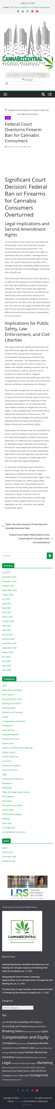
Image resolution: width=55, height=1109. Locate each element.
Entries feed (7, 852)
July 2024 (6, 599)
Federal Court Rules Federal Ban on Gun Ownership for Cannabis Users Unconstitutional (29, 538)
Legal (8, 118)
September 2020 (9, 648)
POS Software (8, 796)
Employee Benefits (10, 734)
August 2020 (7, 652)
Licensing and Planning (12, 779)
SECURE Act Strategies (12, 814)
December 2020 (9, 643)
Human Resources (10, 756)
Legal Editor (26, 146)
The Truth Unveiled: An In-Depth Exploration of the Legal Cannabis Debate (30, 8)
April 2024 (6, 612)
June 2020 (6, 661)
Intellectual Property (11, 765)
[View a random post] (49, 94)
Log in (4, 847)
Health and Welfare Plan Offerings (17, 747)
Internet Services (9, 770)
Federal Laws (8, 743)
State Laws (7, 823)
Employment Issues (10, 739)
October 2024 (8, 585)
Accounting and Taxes (12, 699)
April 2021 (6, 630)
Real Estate (7, 801)
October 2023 (8, 621)
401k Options (8, 694)
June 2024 (6, 603)
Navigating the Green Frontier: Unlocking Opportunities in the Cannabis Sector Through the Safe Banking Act (27, 980)
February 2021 (8, 639)
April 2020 (6, 670)
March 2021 (7, 634)
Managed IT (7, 783)
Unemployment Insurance (13, 832)
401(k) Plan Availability (12, 690)
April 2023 (6, 625)
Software (6, 818)
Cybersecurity (8, 730)
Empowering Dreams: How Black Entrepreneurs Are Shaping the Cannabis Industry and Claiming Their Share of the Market (25, 967)
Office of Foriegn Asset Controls (16, 792)
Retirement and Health (12, 805)
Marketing (6, 787)
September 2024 (9, 590)
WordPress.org (8, 861)
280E (4, 685)
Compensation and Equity (13, 721)
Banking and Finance (11, 703)
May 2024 (6, 608)
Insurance (6, 761)
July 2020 (6, 656)
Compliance (7, 725)
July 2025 (6, 572)
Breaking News (8, 708)
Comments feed (9, 856)
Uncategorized (8, 827)
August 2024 (7, 594)
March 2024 (7, 616)
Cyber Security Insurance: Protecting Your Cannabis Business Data (26, 526)
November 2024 (9, 581)
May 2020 (6, 665)
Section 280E (7, 810)
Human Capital (8, 752)
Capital (5, 716)
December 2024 (9, 577)
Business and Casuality (12, 712)
